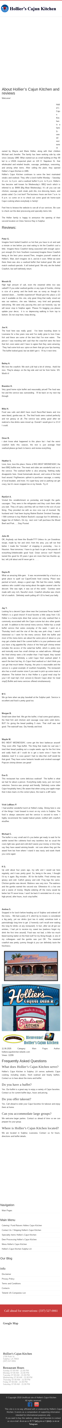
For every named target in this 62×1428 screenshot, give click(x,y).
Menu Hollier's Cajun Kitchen (14, 1244)
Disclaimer (6, 1274)
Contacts (6, 1288)
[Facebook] (30, 1406)
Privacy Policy (8, 1279)
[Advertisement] (31, 51)
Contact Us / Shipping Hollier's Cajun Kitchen (21, 1230)
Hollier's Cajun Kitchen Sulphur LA (17, 1249)
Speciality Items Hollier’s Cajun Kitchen (19, 1235)
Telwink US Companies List (14, 1293)
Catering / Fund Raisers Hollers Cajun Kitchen (22, 1225)
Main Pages (7, 1210)
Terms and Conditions (11, 1283)
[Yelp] (37, 1406)
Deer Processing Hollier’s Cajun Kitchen (19, 1239)
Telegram (33, 1424)
